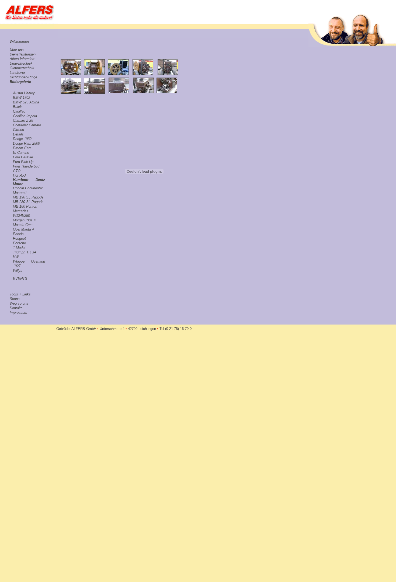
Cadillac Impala (25, 116)
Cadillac (19, 111)
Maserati (19, 193)
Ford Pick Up (23, 162)
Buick (17, 107)
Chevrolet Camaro (27, 125)
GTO (16, 171)
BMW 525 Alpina (26, 102)
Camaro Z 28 (23, 121)
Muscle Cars (23, 225)
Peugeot (19, 238)
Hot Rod (19, 175)
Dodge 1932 (22, 139)
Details (18, 134)
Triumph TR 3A (24, 252)
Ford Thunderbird (26, 166)
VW (16, 257)
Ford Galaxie (23, 157)
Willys (17, 271)
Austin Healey (24, 93)
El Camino (21, 153)
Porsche (19, 243)
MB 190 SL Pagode (28, 197)
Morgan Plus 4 (24, 220)
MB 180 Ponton (25, 206)
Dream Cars (22, 148)
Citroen (18, 130)
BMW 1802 (21, 98)
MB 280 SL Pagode (28, 202)
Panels (18, 234)
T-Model (19, 248)
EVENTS (20, 279)
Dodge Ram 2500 (26, 143)
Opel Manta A (23, 229)
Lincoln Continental (28, 188)
